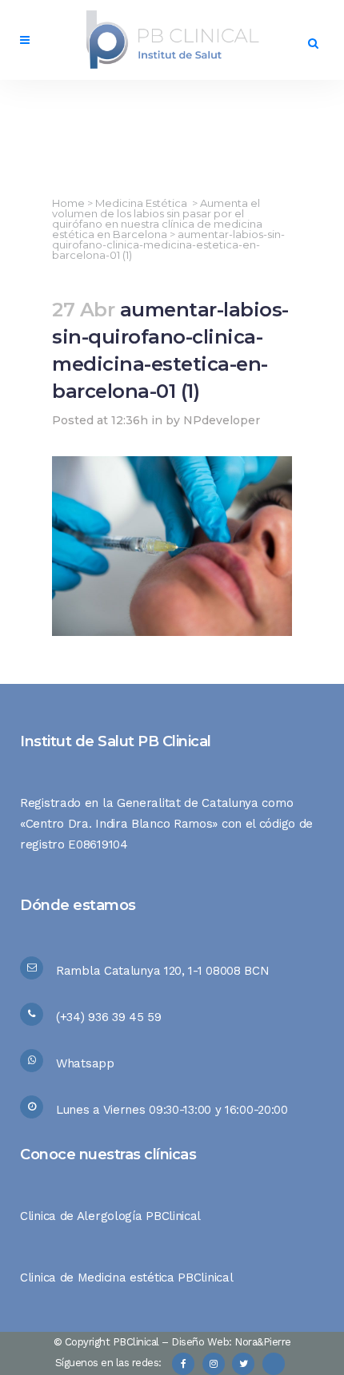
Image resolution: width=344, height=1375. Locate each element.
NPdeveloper (221, 420)
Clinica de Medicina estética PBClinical (126, 1277)
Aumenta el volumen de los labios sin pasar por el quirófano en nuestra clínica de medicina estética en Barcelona (157, 218)
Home (68, 203)
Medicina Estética (141, 203)
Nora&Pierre (262, 1342)
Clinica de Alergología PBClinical (110, 1216)
